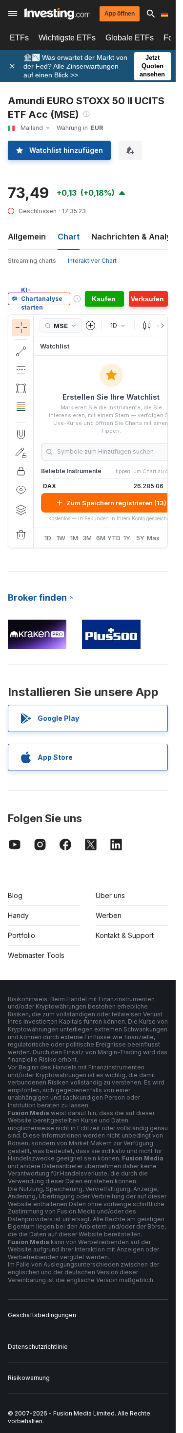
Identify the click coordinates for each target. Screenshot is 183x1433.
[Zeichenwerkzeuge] (37, 431)
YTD (114, 538)
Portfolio (21, 935)
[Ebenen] (21, 509)
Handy (18, 915)
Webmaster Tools (36, 955)
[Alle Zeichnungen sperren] (21, 471)
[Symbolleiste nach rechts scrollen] (160, 325)
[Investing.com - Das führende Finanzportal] (57, 13)
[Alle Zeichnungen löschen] (21, 535)
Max (153, 538)
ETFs (19, 38)
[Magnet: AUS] (21, 434)
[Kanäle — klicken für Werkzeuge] (21, 370)
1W (61, 538)
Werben (109, 915)
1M (74, 538)
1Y (126, 538)
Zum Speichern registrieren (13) (116, 503)
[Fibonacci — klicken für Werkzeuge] (21, 407)
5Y (140, 538)
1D (47, 538)
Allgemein (27, 236)
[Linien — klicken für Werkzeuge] (21, 351)
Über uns (110, 895)
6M (100, 538)
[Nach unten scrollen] (20, 414)
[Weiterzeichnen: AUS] (21, 452)
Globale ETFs (129, 38)
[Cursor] (21, 327)
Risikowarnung (29, 1377)
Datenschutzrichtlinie (38, 1346)
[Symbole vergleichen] (90, 325)
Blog (15, 895)
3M (87, 538)
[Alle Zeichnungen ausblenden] (21, 489)
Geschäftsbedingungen (42, 1315)
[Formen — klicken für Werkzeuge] (21, 388)
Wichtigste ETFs (67, 38)
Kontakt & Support (125, 935)
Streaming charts (32, 260)
